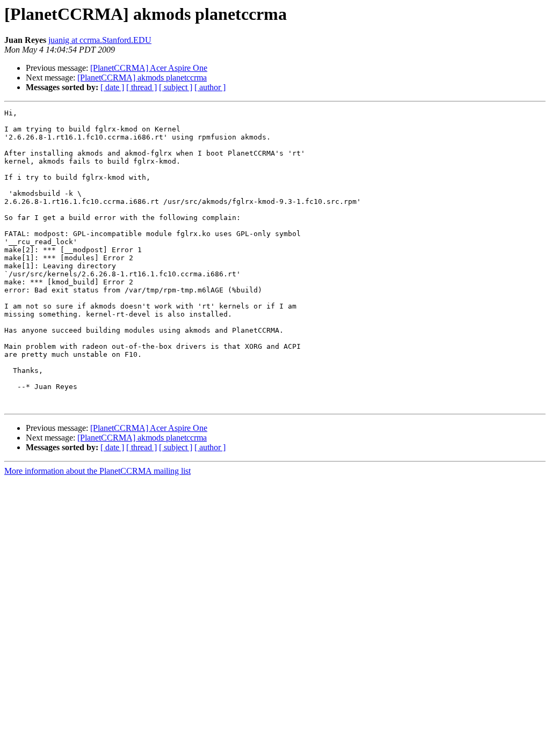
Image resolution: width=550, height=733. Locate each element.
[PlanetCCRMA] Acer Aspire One (148, 67)
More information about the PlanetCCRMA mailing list (97, 470)
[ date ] (112, 87)
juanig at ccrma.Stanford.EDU (99, 40)
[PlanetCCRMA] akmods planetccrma (142, 77)
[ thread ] (141, 87)
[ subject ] (175, 87)
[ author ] (210, 87)
